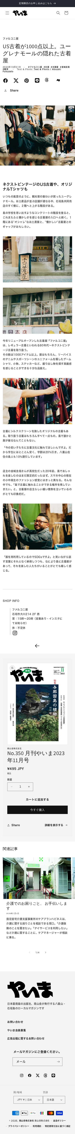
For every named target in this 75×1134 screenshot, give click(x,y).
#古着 (47, 67)
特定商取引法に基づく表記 (57, 1126)
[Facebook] (5, 80)
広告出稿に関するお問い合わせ (25, 1038)
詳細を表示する (54, 825)
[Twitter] (16, 80)
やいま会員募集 (16, 1030)
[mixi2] (58, 80)
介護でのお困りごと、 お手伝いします (36, 906)
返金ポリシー (59, 1121)
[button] (7, 13)
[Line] (37, 80)
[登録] (58, 1061)
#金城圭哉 (65, 67)
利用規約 (37, 1126)
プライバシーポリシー (18, 1126)
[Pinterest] (26, 80)
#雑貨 (6, 69)
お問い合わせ (15, 1022)
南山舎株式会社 (26, 1120)
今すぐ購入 (37, 810)
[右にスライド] (46, 952)
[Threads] (47, 81)
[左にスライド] (29, 952)
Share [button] (14, 90)
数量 (9, 779)
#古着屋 (55, 67)
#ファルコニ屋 (36, 67)
